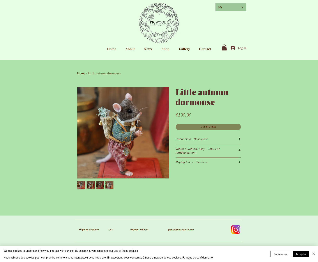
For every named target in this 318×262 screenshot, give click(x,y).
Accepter (301, 254)
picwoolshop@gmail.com (181, 229)
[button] (224, 47)
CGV (111, 229)
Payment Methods (139, 229)
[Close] (313, 254)
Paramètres (280, 254)
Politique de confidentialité (197, 257)
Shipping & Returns (89, 229)
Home (81, 73)
